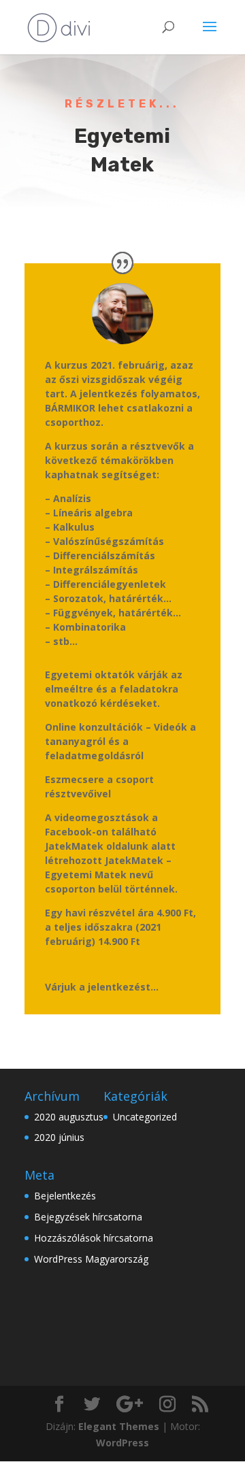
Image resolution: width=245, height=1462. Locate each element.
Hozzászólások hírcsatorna (93, 1237)
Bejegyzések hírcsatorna (88, 1216)
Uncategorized (145, 1116)
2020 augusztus (68, 1116)
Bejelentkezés (65, 1195)
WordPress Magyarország (91, 1258)
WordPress (122, 1442)
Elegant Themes (118, 1426)
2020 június (59, 1137)
